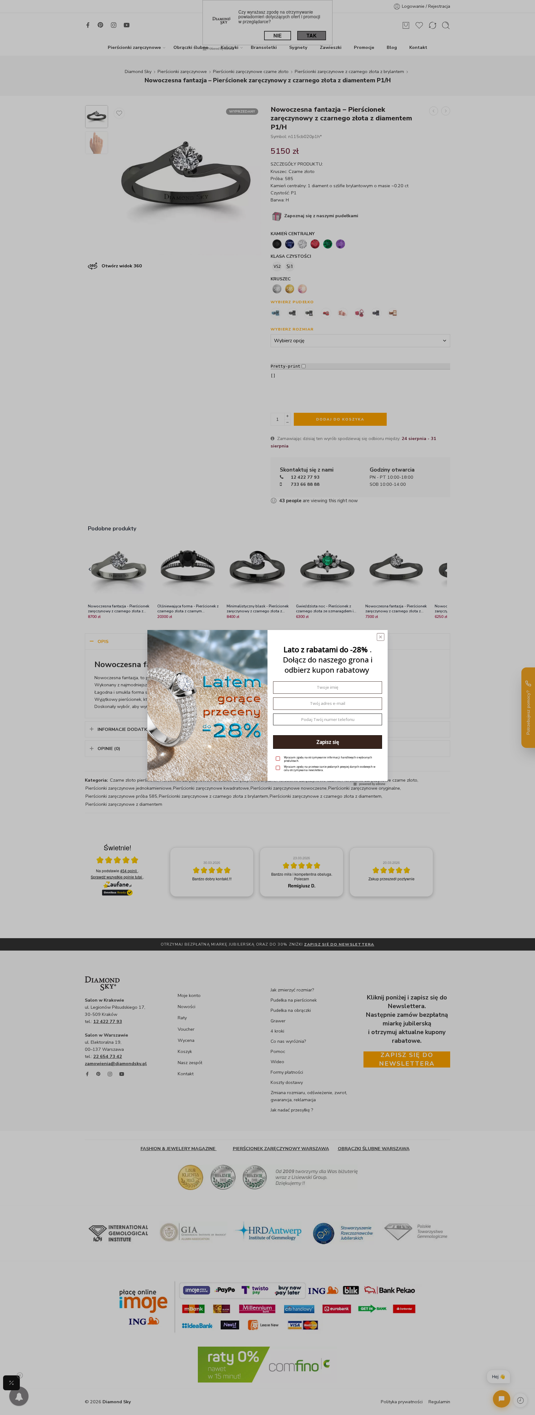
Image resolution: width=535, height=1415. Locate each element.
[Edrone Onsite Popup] (267, 707)
